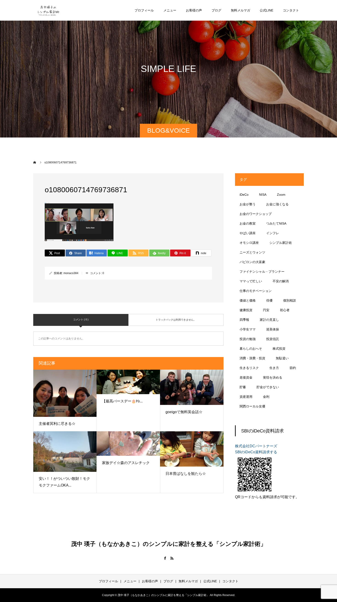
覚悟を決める (272, 377)
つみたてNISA (276, 223)
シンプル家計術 (280, 243)
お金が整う (248, 204)
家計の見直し (269, 320)
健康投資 (246, 310)
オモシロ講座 (249, 243)
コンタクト (291, 10)
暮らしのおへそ (251, 348)
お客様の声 (194, 10)
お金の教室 (248, 223)
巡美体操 (272, 329)
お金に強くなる (277, 204)
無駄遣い (282, 358)
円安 (266, 310)
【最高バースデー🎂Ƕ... (122, 401)
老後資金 (246, 377)
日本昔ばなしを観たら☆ (186, 474)
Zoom (281, 194)
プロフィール (144, 10)
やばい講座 (248, 233)
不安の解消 (281, 281)
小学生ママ (248, 329)
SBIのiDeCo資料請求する (256, 452)
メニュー (169, 10)
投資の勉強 (248, 339)
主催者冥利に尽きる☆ (57, 424)
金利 (266, 397)
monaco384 (71, 273)
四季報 (244, 320)
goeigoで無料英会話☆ (184, 412)
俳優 (269, 300)
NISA (262, 194)
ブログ (216, 10)
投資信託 (272, 339)
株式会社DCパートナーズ (256, 446)
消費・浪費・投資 (252, 358)
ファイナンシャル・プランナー (262, 271)
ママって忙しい (251, 281)
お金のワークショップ (256, 214)
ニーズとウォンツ (252, 252)
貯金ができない (268, 387)
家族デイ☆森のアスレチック (126, 463)
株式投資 (279, 348)
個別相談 (289, 300)
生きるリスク (249, 368)
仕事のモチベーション (256, 291)
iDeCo (244, 194)
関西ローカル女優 (252, 406)
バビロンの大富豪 (252, 262)
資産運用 (246, 397)
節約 (293, 368)
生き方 (274, 368)
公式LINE (266, 10)
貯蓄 (243, 387)
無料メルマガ (240, 10)
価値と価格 (248, 300)
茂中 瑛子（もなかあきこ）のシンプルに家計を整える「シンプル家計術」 (168, 544)
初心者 (285, 310)
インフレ (272, 233)
